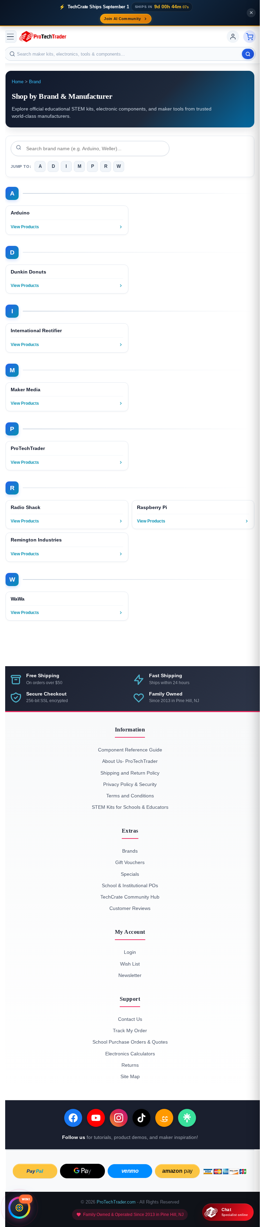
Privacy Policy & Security (130, 784)
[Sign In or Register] (233, 36)
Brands (130, 851)
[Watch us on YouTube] (96, 1118)
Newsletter (129, 975)
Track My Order (130, 1030)
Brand (35, 81)
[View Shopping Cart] (249, 36)
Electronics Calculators (130, 1053)
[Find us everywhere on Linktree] (187, 1118)
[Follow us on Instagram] (119, 1118)
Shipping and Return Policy (129, 773)
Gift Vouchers (130, 862)
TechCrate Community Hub (129, 897)
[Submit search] (248, 54)
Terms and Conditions (130, 795)
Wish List (130, 964)
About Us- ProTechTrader (130, 761)
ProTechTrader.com (116, 1202)
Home (17, 81)
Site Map (130, 1076)
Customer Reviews (129, 908)
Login (130, 952)
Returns (130, 1065)
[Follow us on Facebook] (73, 1118)
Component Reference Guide (130, 750)
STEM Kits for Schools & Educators (130, 807)
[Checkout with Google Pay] (82, 1171)
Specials (130, 874)
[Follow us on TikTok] (141, 1118)
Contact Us (130, 1019)
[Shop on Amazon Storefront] (164, 1118)
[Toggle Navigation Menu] (10, 36)
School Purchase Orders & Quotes (130, 1042)
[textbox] (129, 53)
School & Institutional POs (130, 885)
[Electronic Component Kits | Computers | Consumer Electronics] (42, 36)
